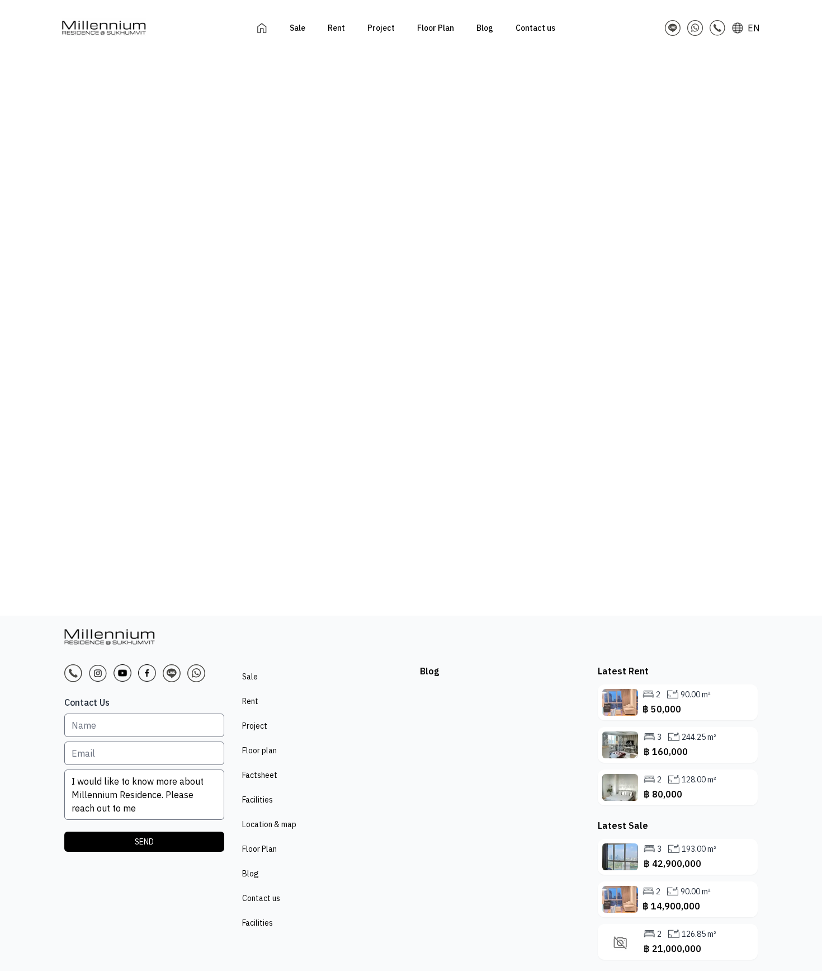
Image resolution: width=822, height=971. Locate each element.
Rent (250, 701)
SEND (144, 842)
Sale (250, 677)
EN (754, 28)
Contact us (261, 898)
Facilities (257, 800)
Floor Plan (259, 849)
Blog (250, 874)
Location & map (269, 824)
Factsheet (259, 775)
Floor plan (259, 750)
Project (254, 726)
